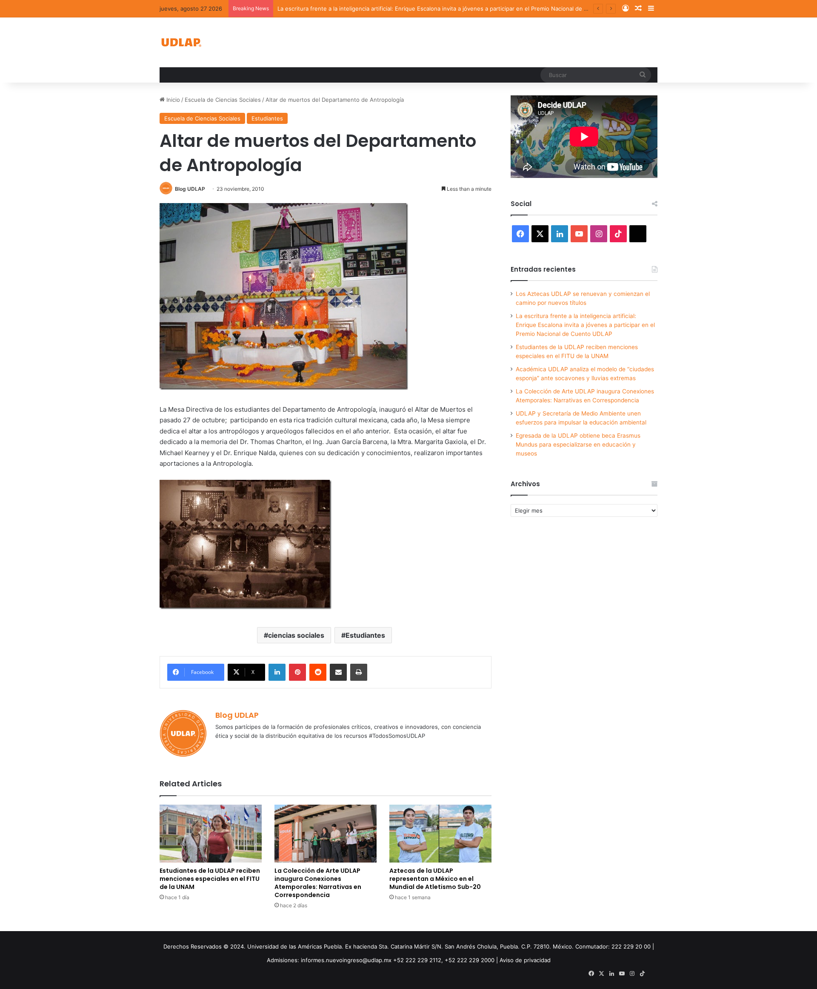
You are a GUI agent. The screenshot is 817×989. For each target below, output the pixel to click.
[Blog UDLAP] (181, 42)
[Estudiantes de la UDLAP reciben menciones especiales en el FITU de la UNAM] (211, 833)
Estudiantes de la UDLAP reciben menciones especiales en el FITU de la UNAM (210, 878)
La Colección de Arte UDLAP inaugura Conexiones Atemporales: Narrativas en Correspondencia (317, 882)
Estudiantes (267, 118)
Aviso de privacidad (525, 960)
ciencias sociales (296, 635)
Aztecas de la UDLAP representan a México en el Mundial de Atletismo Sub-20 (435, 878)
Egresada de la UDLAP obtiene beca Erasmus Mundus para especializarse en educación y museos (578, 444)
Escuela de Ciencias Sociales (223, 99)
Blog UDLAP (190, 189)
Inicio (172, 99)
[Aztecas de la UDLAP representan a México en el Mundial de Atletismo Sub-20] (440, 833)
